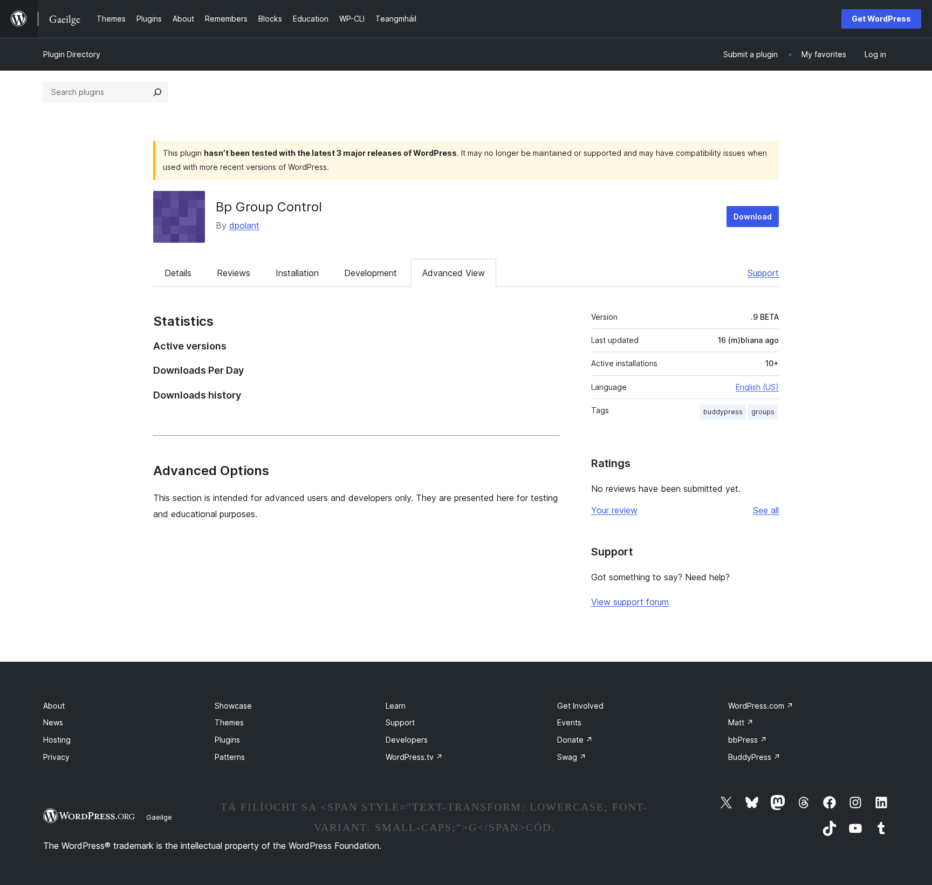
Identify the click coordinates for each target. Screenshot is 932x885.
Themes (229, 722)
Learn (396, 705)
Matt (740, 722)
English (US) (757, 387)
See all (766, 510)
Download (753, 216)
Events (569, 722)
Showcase (233, 705)
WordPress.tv (414, 756)
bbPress (747, 739)
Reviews (233, 272)
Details (178, 272)
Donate (575, 739)
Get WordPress (881, 18)
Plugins (227, 739)
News (53, 722)
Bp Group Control (269, 207)
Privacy (56, 756)
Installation (297, 272)
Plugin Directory (71, 54)
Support (763, 272)
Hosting (57, 739)
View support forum (630, 601)
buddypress (723, 412)
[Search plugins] (157, 92)
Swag (571, 756)
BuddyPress (754, 756)
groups (763, 412)
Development (370, 272)
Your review (614, 510)
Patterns (230, 756)
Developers (407, 739)
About (54, 705)
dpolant (244, 225)
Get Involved (580, 705)
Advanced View (453, 272)
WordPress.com (760, 705)
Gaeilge (159, 817)
